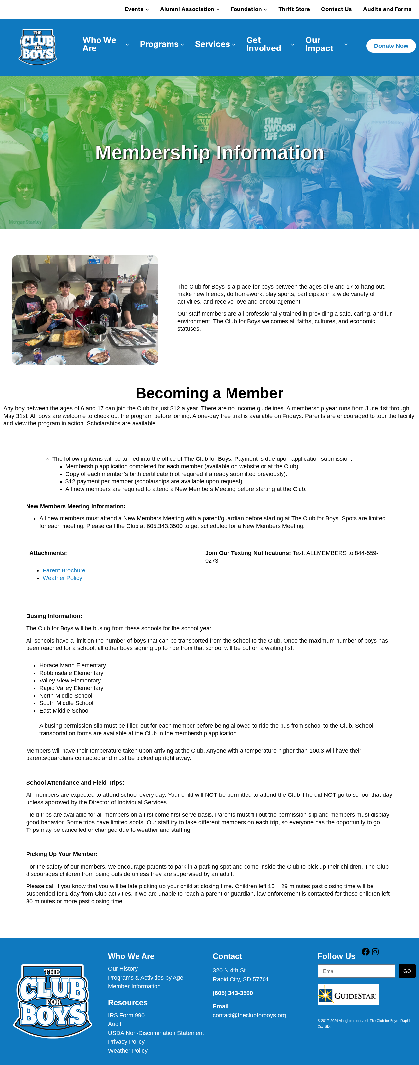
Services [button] (212, 44)
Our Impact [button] (319, 44)
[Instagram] (375, 952)
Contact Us (336, 9)
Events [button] (134, 9)
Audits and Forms (387, 9)
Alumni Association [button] (187, 9)
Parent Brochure (64, 570)
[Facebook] (366, 952)
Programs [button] (159, 44)
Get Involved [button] (263, 44)
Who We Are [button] (99, 44)
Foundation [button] (246, 9)
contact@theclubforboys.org (249, 1015)
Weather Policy (62, 578)
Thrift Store (294, 9)
